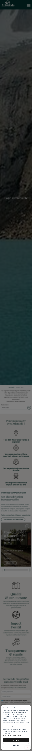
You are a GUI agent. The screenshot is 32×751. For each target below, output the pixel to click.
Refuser (16, 745)
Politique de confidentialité (12, 735)
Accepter (16, 740)
